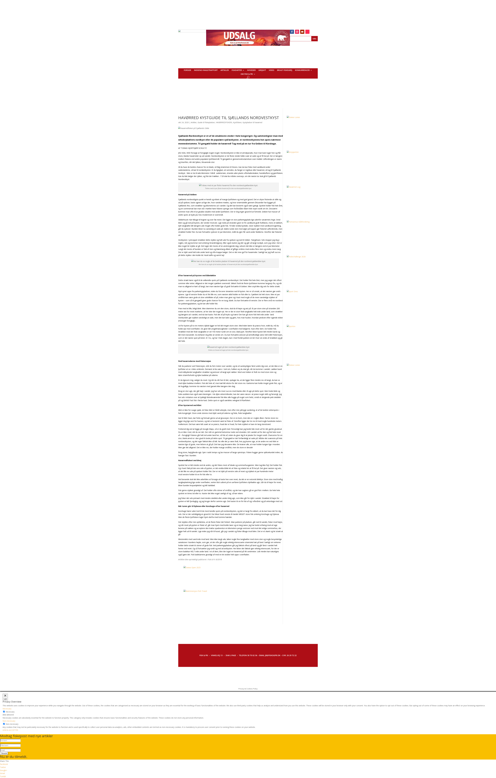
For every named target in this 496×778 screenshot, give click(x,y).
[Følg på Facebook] (292, 32)
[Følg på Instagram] (297, 32)
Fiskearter (237, 70)
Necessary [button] (7, 708)
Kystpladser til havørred (252, 122)
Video (271, 70)
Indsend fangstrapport (206, 70)
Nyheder (251, 70)
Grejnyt (262, 70)
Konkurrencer (302, 70)
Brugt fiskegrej (284, 70)
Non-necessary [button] (9, 721)
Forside (187, 70)
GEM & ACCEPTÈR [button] (10, 730)
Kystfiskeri (237, 122)
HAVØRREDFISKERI (224, 122)
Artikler (224, 70)
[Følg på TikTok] (307, 32)
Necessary (10, 712)
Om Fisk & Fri (247, 74)
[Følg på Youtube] (302, 32)
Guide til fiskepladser (206, 122)
